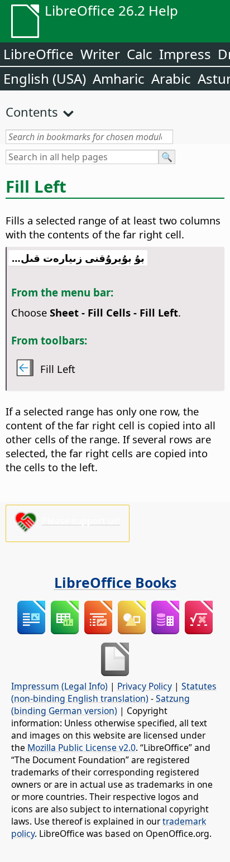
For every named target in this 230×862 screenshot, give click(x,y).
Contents (32, 111)
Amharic (119, 78)
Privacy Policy (144, 686)
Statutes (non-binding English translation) (114, 692)
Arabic (171, 78)
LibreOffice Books (115, 582)
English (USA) (44, 78)
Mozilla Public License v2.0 (81, 747)
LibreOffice (38, 54)
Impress (185, 54)
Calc (139, 54)
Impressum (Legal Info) (59, 686)
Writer (100, 54)
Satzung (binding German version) (100, 704)
